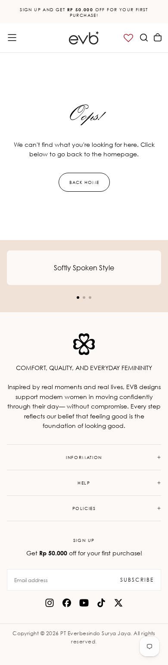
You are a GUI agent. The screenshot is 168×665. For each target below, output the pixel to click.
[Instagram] (49, 603)
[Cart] (157, 37)
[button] (12, 37)
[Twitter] (118, 603)
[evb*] (84, 344)
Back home (84, 182)
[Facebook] (67, 603)
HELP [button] (84, 482)
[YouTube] (84, 603)
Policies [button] (84, 508)
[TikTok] (101, 603)
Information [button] (84, 457)
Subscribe (137, 579)
